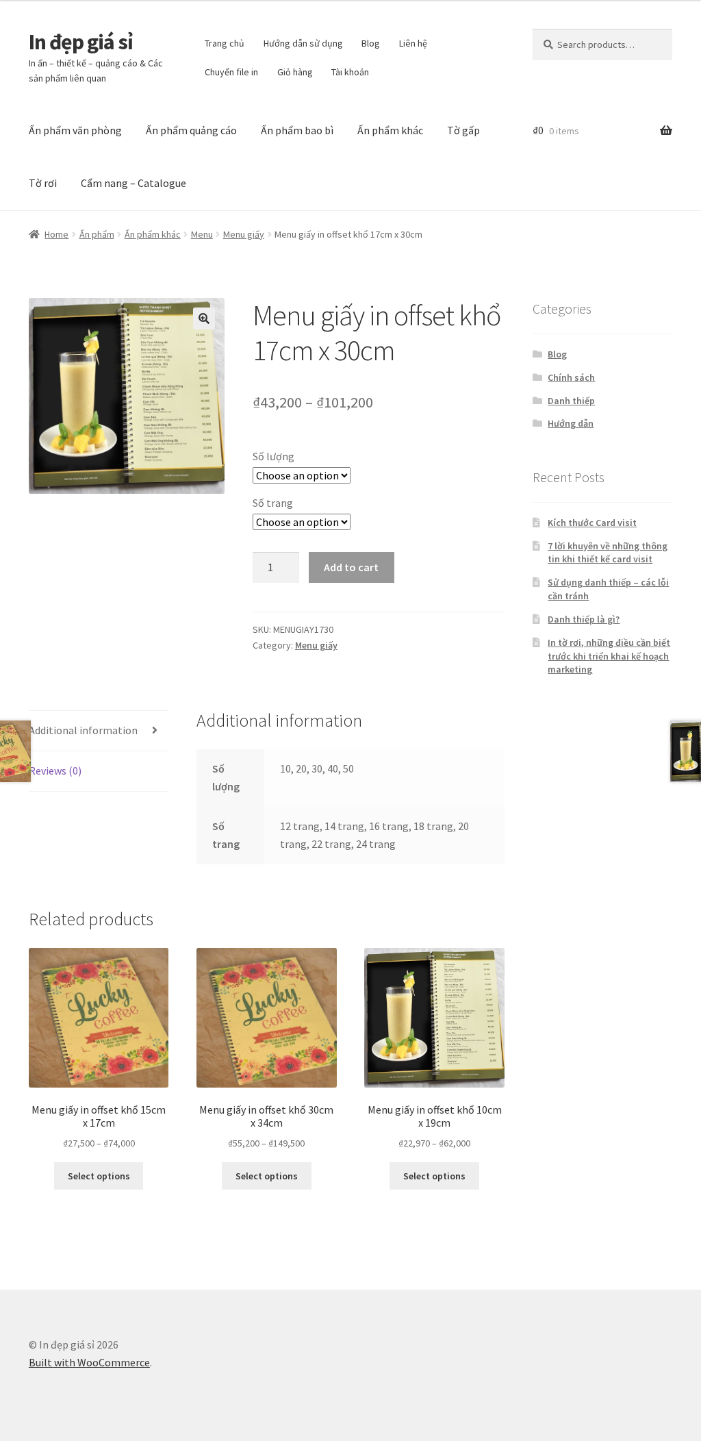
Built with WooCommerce (89, 1362)
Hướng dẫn (571, 423)
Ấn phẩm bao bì (297, 130)
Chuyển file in (231, 72)
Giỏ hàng (295, 72)
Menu (202, 234)
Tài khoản (350, 72)
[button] (204, 318)
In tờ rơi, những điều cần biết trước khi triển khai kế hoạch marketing (609, 656)
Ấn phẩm (96, 234)
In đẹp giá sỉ (81, 41)
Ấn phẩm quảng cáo (191, 130)
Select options (99, 1176)
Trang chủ (224, 43)
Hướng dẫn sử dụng (303, 43)
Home (56, 234)
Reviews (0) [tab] (55, 770)
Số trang (273, 503)
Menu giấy (243, 234)
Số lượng (273, 456)
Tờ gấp (463, 130)
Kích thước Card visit (592, 522)
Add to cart (351, 567)
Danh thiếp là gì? (584, 619)
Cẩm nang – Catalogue (133, 183)
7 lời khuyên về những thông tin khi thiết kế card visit (607, 553)
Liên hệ (413, 43)
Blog (370, 43)
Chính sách (571, 377)
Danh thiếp (571, 400)
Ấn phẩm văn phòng (75, 130)
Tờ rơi (43, 183)
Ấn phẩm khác (390, 130)
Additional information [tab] (83, 730)
